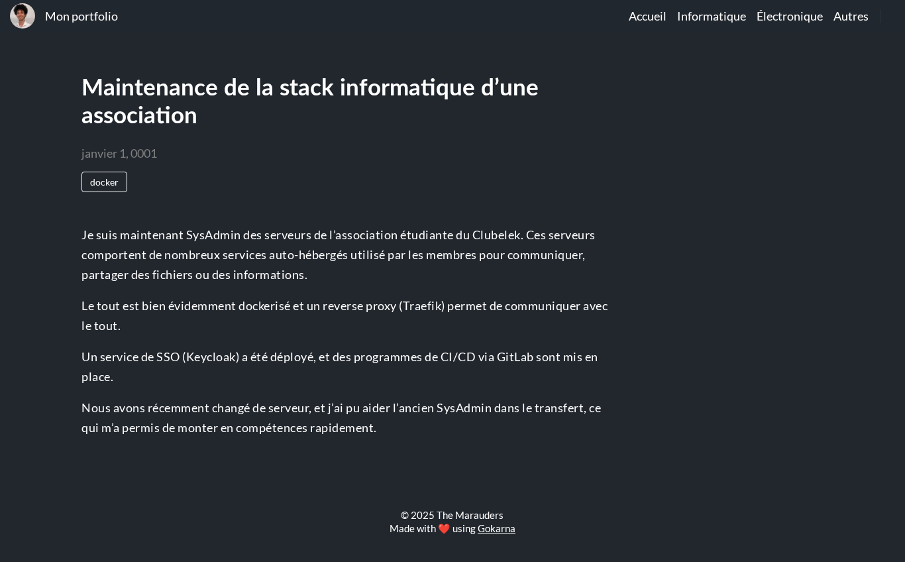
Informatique (711, 16)
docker (104, 182)
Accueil (647, 16)
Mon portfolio (81, 16)
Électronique (790, 16)
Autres (851, 16)
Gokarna (496, 528)
